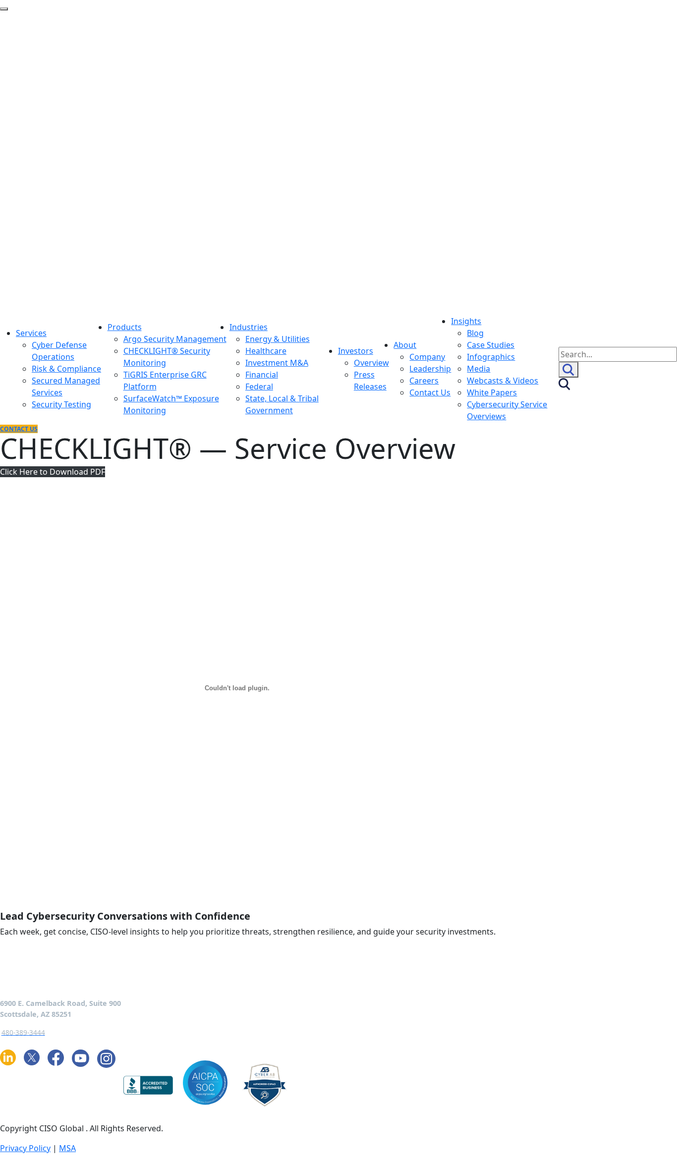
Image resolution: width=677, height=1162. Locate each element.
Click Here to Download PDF (52, 471)
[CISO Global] (196, 162)
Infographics (491, 356)
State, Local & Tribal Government (282, 404)
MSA (67, 1148)
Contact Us (430, 392)
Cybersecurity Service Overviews (507, 410)
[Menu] (4, 8)
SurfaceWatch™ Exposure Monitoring (171, 404)
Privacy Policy (25, 1148)
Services (31, 333)
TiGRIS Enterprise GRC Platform (165, 380)
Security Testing (61, 404)
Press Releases (370, 380)
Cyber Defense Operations (59, 350)
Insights (466, 321)
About (405, 344)
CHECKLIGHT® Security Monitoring (166, 356)
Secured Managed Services (66, 386)
